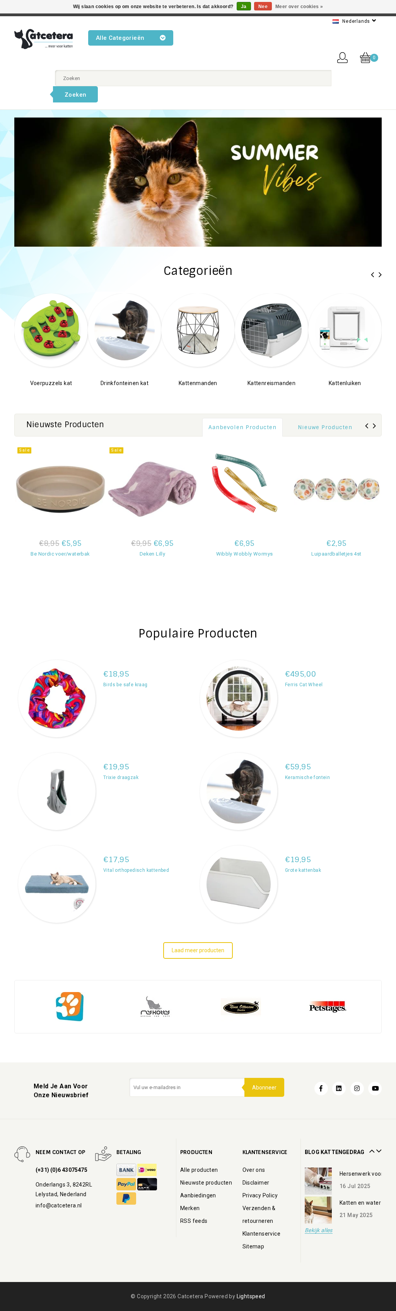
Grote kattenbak (303, 870)
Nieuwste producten (206, 1183)
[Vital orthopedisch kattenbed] (57, 884)
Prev (371, 1148)
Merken (190, 1208)
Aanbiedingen (198, 1195)
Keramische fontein (307, 777)
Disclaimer (256, 1183)
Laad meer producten (198, 950)
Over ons (253, 1170)
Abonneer (264, 1087)
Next (378, 1148)
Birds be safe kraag (125, 684)
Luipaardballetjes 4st (336, 554)
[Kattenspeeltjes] (355, 329)
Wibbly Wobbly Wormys (244, 554)
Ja (244, 6)
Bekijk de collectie (61, 394)
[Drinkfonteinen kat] (61, 329)
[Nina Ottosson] (168, 1006)
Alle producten (199, 1170)
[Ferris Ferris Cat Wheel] (238, 698)
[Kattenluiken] (282, 329)
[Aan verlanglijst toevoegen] (60, 606)
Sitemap (253, 1246)
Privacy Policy (260, 1195)
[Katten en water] (318, 1210)
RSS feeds (194, 1221)
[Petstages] (254, 1006)
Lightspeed (251, 1296)
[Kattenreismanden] (208, 329)
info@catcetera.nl (59, 1205)
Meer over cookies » (299, 6)
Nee (263, 6)
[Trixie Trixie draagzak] (57, 791)
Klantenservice (261, 1234)
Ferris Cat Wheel (304, 684)
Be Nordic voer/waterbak (60, 554)
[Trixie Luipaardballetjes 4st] (336, 489)
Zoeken (75, 94)
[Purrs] (340, 1006)
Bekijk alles (319, 1230)
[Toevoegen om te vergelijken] (60, 565)
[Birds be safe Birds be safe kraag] (57, 698)
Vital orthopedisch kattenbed (136, 870)
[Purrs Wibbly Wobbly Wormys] (244, 489)
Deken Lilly (152, 554)
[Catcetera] (43, 39)
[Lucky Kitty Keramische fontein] (238, 791)
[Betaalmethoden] (126, 1170)
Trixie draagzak (120, 777)
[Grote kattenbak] (238, 884)
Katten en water (360, 1203)
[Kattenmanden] (135, 329)
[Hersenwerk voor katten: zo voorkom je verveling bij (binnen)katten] (318, 1181)
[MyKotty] (83, 1006)
